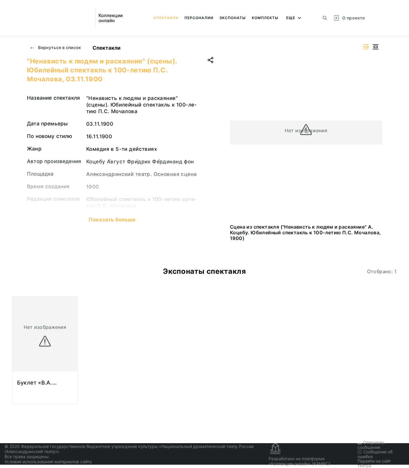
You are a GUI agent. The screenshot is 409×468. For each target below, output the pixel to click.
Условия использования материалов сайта (48, 461)
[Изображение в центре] (375, 46)
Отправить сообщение (371, 445)
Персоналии (198, 18)
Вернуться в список (59, 47)
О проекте (353, 17)
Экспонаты (232, 18)
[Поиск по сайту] (325, 18)
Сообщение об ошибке (375, 454)
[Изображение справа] (366, 46)
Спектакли (165, 18)
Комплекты (265, 18)
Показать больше (112, 220)
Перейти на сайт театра (374, 463)
